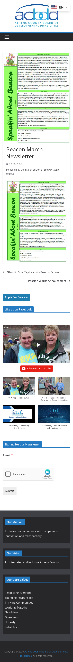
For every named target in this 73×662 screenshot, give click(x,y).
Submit (9, 490)
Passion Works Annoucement (47, 281)
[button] (18, 389)
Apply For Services (17, 297)
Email (8, 455)
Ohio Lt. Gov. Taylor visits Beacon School (33, 272)
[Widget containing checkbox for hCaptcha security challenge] (28, 474)
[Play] (38, 345)
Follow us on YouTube (38, 368)
